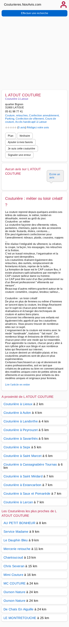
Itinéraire (25, 135)
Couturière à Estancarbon (22, 485)
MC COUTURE (15, 583)
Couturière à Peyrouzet (21, 430)
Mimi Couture (13, 574)
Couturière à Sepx (17, 447)
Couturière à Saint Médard (23, 476)
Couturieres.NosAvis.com (22, 4)
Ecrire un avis (54, 176)
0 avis (21, 127)
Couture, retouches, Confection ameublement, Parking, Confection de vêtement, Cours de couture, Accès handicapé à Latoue (32, 118)
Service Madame (16, 531)
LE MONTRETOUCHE (20, 618)
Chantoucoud (13, 557)
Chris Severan (14, 566)
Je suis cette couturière (21, 148)
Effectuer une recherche (34, 13)
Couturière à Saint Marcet (23, 456)
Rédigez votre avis (38, 127)
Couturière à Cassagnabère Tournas (30, 464)
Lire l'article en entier (17, 384)
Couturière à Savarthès (21, 438)
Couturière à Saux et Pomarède (27, 493)
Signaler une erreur (19, 155)
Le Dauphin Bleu (16, 540)
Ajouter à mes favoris (20, 142)
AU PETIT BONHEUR (19, 523)
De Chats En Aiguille (18, 609)
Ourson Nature (14, 592)
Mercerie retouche (17, 549)
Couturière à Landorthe (21, 421)
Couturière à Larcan (18, 502)
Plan (10, 135)
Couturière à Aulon (17, 412)
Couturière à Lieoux (18, 404)
